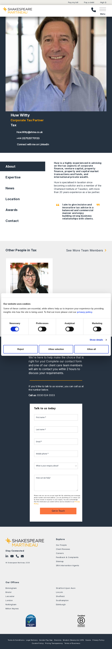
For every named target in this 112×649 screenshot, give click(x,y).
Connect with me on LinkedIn (32, 144)
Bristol (8, 592)
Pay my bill (73, 2)
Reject (20, 349)
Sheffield (60, 596)
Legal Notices (32, 640)
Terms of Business (72, 643)
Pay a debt (89, 2)
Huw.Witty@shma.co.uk (29, 132)
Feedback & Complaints (67, 557)
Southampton (62, 600)
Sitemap (60, 561)
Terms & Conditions (16, 640)
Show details (96, 340)
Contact (12, 221)
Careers (60, 553)
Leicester (10, 596)
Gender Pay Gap (45, 640)
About (10, 166)
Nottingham (11, 604)
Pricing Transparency (54, 643)
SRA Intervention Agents (67, 565)
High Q (103, 2)
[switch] (42, 329)
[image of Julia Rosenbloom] (29, 282)
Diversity (58, 640)
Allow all (91, 349)
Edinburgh (61, 604)
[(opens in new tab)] (81, 620)
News (10, 188)
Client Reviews (63, 549)
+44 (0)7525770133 (28, 138)
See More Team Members (84, 250)
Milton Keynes (12, 608)
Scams (88, 640)
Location (13, 199)
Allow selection (56, 349)
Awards (12, 210)
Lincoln (59, 592)
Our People (61, 545)
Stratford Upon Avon (65, 588)
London (9, 600)
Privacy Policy (98, 640)
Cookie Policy (38, 643)
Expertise (13, 177)
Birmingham (11, 588)
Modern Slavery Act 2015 (73, 640)
